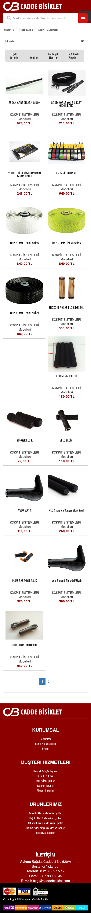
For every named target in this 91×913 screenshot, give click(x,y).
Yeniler (34, 57)
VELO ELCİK (24, 510)
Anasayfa (9, 29)
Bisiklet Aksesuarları (45, 832)
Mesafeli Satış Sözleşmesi (45, 771)
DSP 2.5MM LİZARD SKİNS (24, 242)
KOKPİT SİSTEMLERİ (48, 29)
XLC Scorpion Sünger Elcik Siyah (66, 510)
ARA (83, 18)
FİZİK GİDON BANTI (66, 172)
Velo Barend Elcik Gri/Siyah (66, 580)
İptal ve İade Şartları (45, 780)
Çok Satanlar (14, 55)
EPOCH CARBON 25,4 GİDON (24, 102)
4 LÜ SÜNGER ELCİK (66, 375)
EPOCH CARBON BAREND (24, 645)
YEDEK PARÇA (26, 29)
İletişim (45, 748)
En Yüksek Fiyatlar (73, 55)
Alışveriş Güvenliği (45, 790)
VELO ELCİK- (66, 440)
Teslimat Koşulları (45, 785)
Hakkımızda (45, 739)
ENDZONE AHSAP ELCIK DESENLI (66, 307)
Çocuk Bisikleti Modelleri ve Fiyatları (45, 813)
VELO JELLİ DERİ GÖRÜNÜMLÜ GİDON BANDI (24, 174)
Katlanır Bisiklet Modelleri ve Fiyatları (45, 823)
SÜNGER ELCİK (25, 440)
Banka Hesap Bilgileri (45, 743)
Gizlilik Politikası (45, 776)
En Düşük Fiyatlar (53, 55)
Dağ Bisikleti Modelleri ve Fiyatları (45, 818)
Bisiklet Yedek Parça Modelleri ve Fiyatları (45, 828)
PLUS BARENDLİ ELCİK (24, 580)
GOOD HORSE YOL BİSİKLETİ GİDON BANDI (66, 104)
